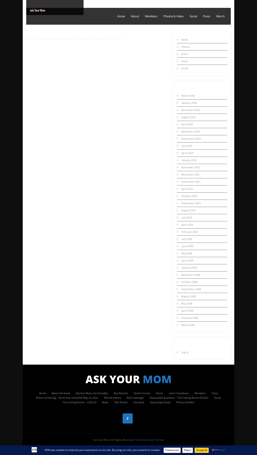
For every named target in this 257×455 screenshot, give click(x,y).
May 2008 (186, 303)
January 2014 (189, 160)
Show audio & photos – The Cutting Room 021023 (179, 398)
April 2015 (187, 124)
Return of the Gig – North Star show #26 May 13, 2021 (67, 398)
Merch (220, 16)
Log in (185, 352)
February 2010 (189, 232)
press (184, 54)
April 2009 (187, 260)
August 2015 (188, 117)
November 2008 (190, 275)
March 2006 (188, 325)
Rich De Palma (112, 398)
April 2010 (187, 225)
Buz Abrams (121, 393)
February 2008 (189, 318)
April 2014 (187, 153)
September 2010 (191, 203)
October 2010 (189, 196)
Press (206, 16)
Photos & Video (173, 16)
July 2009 (186, 239)
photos (185, 47)
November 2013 (190, 167)
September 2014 (191, 139)
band (184, 39)
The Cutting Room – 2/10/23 (79, 402)
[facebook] (227, 4)
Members (151, 16)
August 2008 (188, 296)
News (105, 402)
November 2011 (190, 174)
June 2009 (187, 246)
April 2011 (187, 189)
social (184, 68)
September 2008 (191, 289)
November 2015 (190, 110)
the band (138, 402)
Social (193, 16)
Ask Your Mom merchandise (92, 393)
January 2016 (189, 103)
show (184, 61)
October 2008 (189, 282)
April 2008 (187, 311)
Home (121, 16)
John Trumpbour (179, 393)
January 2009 (189, 268)
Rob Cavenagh (135, 398)
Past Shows (121, 402)
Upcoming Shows (160, 402)
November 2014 (190, 131)
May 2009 (186, 253)
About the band (60, 393)
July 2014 (186, 146)
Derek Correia (142, 393)
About (135, 16)
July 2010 (186, 217)
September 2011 (191, 182)
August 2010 (188, 210)
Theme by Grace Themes (149, 440)
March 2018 (188, 96)
